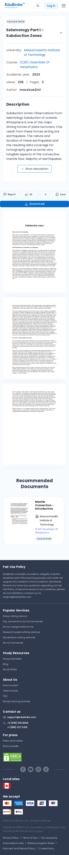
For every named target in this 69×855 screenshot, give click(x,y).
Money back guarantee (16, 701)
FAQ (5, 696)
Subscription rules (13, 843)
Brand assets (11, 746)
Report (12, 194)
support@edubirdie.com (17, 596)
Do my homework (13, 642)
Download (37, 204)
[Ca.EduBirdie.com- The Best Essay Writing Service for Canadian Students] (7, 788)
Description (17, 104)
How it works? (10, 685)
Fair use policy (49, 837)
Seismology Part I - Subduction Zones (25, 32)
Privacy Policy (11, 837)
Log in (51, 6)
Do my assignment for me (18, 626)
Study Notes (10, 669)
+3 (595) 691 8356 (17, 722)
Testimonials (10, 690)
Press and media (13, 740)
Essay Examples (12, 658)
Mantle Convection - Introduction (44, 505)
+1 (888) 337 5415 (17, 727)
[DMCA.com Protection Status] (34, 757)
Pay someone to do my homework (23, 621)
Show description (36, 169)
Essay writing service (15, 616)
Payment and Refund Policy (19, 848)
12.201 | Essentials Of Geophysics (34, 64)
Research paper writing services (21, 632)
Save (63, 194)
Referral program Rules (40, 843)
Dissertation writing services (19, 637)
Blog (5, 664)
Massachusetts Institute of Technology (42, 52)
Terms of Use (29, 837)
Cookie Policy (46, 848)
